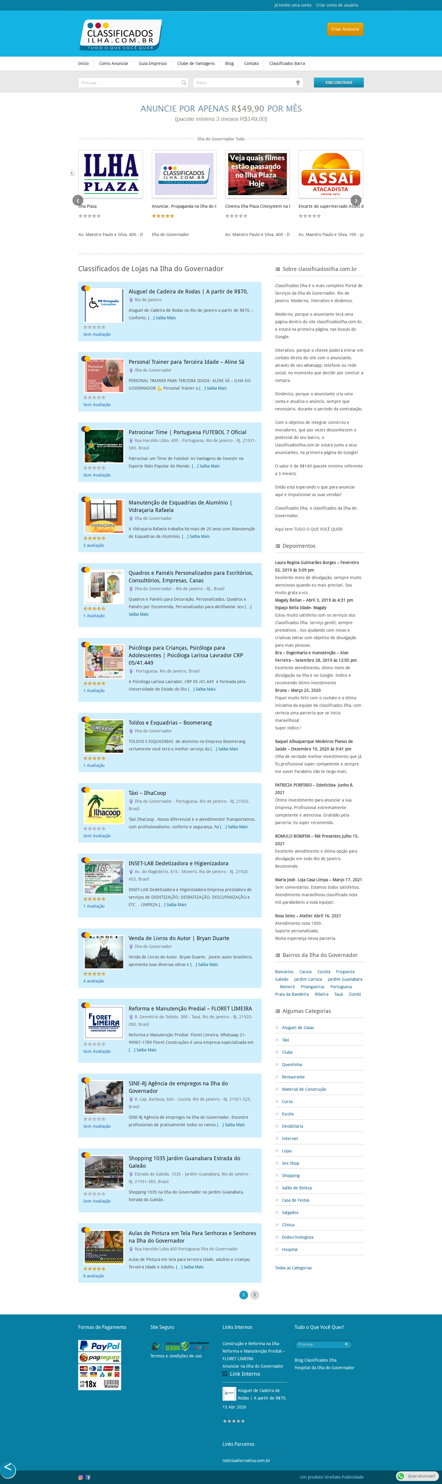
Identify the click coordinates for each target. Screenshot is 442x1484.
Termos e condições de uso (176, 1356)
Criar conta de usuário (334, 5)
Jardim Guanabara (345, 979)
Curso (287, 1101)
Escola (287, 1113)
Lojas (287, 1150)
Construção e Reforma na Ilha (251, 1343)
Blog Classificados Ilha (315, 1360)
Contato (251, 63)
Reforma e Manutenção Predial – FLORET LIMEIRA (190, 1008)
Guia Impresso (153, 63)
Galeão (281, 979)
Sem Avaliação (97, 334)
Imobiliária (292, 1126)
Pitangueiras (312, 986)
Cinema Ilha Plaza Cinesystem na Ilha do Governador (129, 206)
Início (83, 63)
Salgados (290, 1212)
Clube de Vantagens (196, 63)
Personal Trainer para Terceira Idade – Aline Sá (186, 362)
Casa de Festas (295, 1200)
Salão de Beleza (297, 1187)
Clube (287, 1052)
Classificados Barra (287, 63)
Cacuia (305, 971)
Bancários (284, 971)
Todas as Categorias (293, 1267)
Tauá (338, 994)
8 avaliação (93, 1276)
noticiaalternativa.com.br (246, 1460)
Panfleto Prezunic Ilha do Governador (261, 206)
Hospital (290, 1249)
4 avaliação (93, 981)
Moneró (287, 986)
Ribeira (321, 994)
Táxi (285, 1040)
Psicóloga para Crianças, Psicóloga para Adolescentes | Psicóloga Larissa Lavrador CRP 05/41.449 (186, 655)
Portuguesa (341, 986)
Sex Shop (290, 1163)
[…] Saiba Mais (162, 317)
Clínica (288, 1224)
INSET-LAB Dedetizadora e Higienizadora (179, 863)
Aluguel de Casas (298, 1027)
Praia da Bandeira (292, 994)
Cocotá (324, 971)
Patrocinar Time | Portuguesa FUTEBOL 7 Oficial (188, 432)
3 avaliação (93, 545)
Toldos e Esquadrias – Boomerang (170, 722)
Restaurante (293, 1077)
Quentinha (292, 1064)
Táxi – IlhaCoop (147, 793)
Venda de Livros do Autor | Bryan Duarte (179, 938)
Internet (290, 1138)
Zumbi (355, 994)
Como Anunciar (113, 63)
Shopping (290, 1175)
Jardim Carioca (308, 979)
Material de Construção (304, 1089)
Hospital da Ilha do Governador (325, 1367)
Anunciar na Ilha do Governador (253, 1366)
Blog (229, 63)
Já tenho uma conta (293, 5)
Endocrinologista (297, 1237)
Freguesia (345, 971)
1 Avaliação (94, 615)
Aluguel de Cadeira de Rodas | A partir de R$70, (188, 291)
